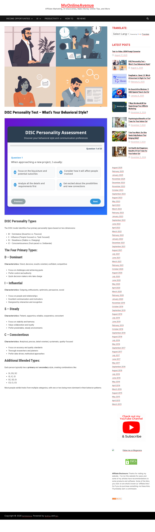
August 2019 (117, 314)
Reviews (81, 18)
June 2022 (116, 224)
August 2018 (117, 336)
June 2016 (116, 378)
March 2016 (117, 389)
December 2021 (118, 243)
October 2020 (117, 269)
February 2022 (118, 235)
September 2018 (118, 333)
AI (37, 18)
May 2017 (116, 363)
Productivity (52, 18)
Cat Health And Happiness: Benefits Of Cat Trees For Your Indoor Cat (138, 151)
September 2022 (118, 220)
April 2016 (116, 385)
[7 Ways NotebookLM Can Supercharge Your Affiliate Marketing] (119, 103)
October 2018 (117, 329)
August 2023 (117, 198)
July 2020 (116, 276)
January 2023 (117, 216)
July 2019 (116, 318)
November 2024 (118, 179)
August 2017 (117, 352)
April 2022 (116, 228)
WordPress (48, 516)
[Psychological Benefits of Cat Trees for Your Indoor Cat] (119, 118)
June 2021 (116, 258)
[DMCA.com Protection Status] (131, 462)
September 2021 (118, 246)
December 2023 (118, 182)
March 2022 (117, 231)
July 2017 (116, 355)
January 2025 (117, 175)
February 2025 (118, 171)
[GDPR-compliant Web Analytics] (117, 498)
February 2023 (118, 213)
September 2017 (118, 348)
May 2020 (116, 284)
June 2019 (116, 321)
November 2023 (118, 186)
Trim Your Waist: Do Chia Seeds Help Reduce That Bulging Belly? (137, 135)
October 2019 (117, 306)
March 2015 (117, 404)
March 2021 (116, 261)
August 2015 (117, 393)
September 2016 (118, 367)
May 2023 (116, 201)
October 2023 (117, 190)
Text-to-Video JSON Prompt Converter (126, 51)
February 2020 (118, 295)
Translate (145, 34)
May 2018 (116, 344)
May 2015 (116, 397)
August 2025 (117, 167)
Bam (56, 516)
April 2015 (116, 400)
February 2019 (118, 325)
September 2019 (118, 310)
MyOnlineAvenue (77, 5)
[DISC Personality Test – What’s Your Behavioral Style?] (119, 61)
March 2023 (117, 209)
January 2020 (117, 299)
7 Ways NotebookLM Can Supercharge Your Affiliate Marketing (138, 106)
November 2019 (118, 303)
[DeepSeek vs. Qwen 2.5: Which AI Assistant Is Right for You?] (119, 75)
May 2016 (116, 382)
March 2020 (117, 291)
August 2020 (117, 273)
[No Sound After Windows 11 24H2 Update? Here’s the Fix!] (119, 89)
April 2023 (116, 205)
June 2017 (116, 359)
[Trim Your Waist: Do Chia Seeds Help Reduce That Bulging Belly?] (119, 132)
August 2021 (117, 250)
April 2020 (116, 288)
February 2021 (118, 265)
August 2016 (117, 370)
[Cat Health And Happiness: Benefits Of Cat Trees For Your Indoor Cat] (119, 148)
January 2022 (117, 239)
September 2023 (119, 194)
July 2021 (116, 254)
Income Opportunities (18, 18)
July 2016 (116, 374)
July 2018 (116, 340)
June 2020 (116, 280)
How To (69, 18)
